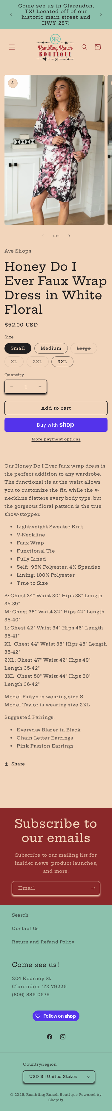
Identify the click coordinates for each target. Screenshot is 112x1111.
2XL (41, 363)
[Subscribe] (93, 888)
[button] (12, 47)
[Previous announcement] (11, 14)
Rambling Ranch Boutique (52, 1095)
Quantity (14, 374)
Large (87, 349)
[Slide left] (43, 235)
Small (18, 348)
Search (20, 915)
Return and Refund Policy (43, 942)
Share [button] (18, 764)
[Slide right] (69, 235)
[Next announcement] (101, 14)
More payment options (56, 439)
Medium (51, 348)
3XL (62, 361)
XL (17, 363)
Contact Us (25, 928)
